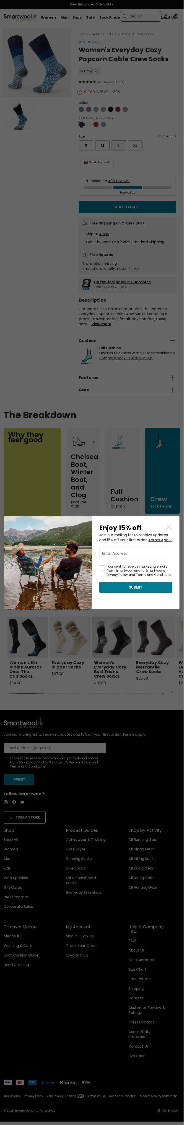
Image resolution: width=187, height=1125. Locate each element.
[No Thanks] (168, 527)
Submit (135, 587)
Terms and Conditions (153, 575)
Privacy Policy (117, 575)
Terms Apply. (160, 540)
